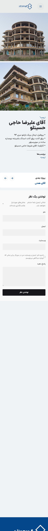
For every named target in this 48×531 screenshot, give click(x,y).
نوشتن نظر (24, 292)
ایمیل (43, 226)
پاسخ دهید (41, 263)
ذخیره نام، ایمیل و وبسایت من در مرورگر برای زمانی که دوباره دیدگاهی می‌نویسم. (24, 257)
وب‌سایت (42, 240)
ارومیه (42, 117)
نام (44, 212)
